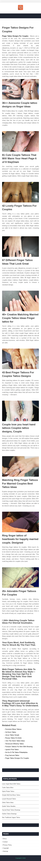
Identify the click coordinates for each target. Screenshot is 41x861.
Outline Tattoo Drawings (9, 814)
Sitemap (5, 851)
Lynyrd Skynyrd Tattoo (9, 799)
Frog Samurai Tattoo (12, 755)
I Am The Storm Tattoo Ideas (15, 741)
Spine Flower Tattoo (8, 791)
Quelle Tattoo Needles (9, 806)
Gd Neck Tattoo (10, 732)
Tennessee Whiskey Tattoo (14, 744)
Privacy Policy (7, 845)
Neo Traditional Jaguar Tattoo (11, 817)
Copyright (6, 848)
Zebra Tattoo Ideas (8, 802)
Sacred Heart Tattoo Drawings (11, 810)
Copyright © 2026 (20, 858)
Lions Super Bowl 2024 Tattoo (11, 784)
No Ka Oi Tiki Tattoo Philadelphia (16, 752)
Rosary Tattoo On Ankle (13, 738)
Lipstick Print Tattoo (12, 749)
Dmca (5, 838)
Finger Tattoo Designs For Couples (15, 36)
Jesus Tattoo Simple (12, 735)
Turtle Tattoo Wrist (7, 787)
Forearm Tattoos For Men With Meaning (18, 746)
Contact (5, 842)
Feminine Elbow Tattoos (13, 729)
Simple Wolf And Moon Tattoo (11, 795)
